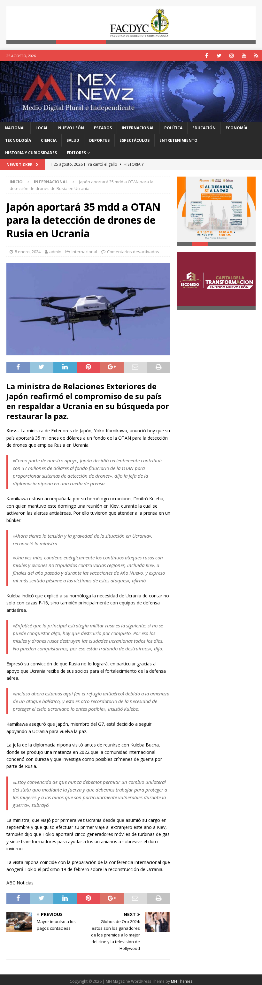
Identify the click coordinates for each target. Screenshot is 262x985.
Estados (103, 128)
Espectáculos (134, 140)
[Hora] (256, 55)
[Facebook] (206, 55)
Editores (76, 152)
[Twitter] (219, 55)
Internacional (138, 128)
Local (41, 128)
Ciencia (49, 140)
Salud (72, 140)
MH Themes (181, 981)
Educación (204, 128)
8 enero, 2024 (28, 251)
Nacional (15, 128)
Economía (236, 128)
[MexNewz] (131, 118)
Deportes (99, 140)
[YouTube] (244, 55)
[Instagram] (231, 55)
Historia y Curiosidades (31, 152)
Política (173, 128)
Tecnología (18, 140)
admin (55, 251)
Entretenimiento (178, 140)
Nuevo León (71, 128)
